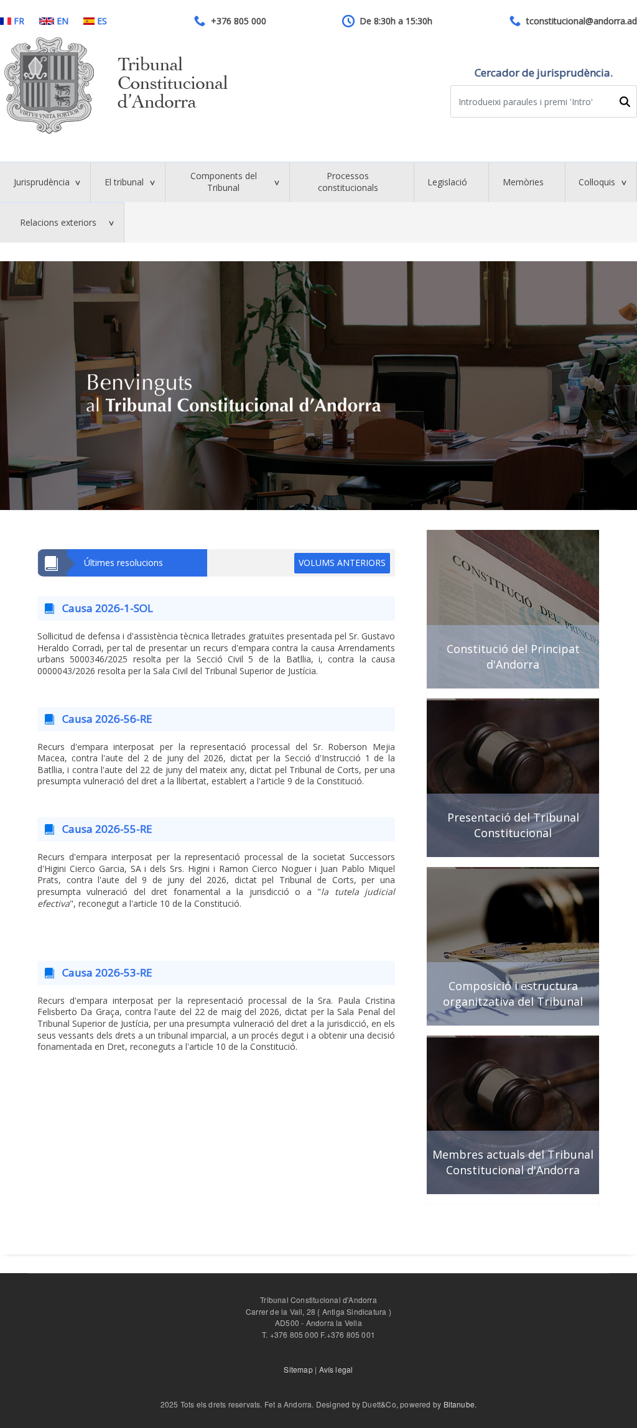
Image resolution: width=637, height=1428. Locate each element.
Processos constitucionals (348, 181)
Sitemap (298, 1369)
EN (62, 21)
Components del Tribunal (223, 181)
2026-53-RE (123, 972)
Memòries (523, 182)
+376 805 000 (238, 21)
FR (19, 21)
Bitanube (459, 1404)
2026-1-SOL (124, 608)
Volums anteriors (342, 562)
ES (102, 21)
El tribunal (124, 182)
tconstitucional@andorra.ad (581, 21)
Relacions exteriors (58, 222)
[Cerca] (624, 101)
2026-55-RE (123, 829)
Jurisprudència (42, 182)
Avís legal (336, 1369)
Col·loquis (597, 182)
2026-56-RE (123, 719)
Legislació (447, 182)
